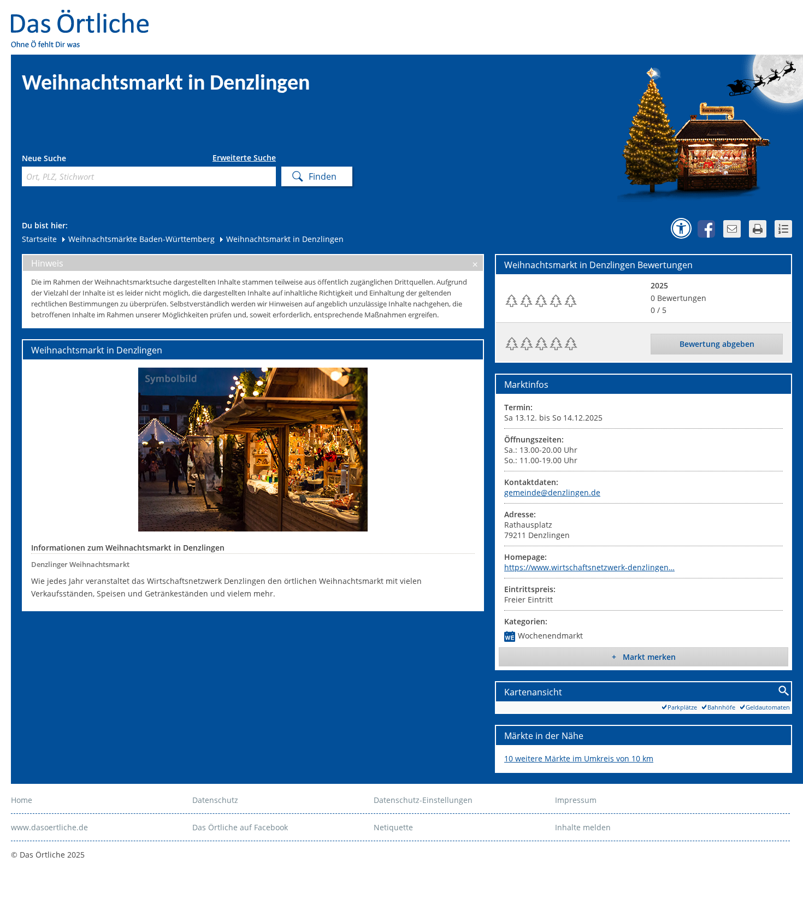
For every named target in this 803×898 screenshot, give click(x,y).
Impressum (576, 800)
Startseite (39, 239)
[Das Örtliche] (84, 16)
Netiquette (393, 827)
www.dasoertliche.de (49, 827)
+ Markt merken (644, 657)
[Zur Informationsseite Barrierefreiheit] (681, 228)
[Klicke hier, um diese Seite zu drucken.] (757, 229)
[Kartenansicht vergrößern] (784, 691)
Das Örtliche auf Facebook (240, 827)
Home (21, 800)
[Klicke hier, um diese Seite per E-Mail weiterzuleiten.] (732, 229)
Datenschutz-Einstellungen (423, 800)
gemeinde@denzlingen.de (552, 492)
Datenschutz (215, 800)
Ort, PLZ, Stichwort (70, 160)
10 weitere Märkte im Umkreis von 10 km (578, 758)
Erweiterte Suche (244, 158)
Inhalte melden (583, 827)
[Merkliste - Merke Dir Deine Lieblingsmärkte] (783, 229)
